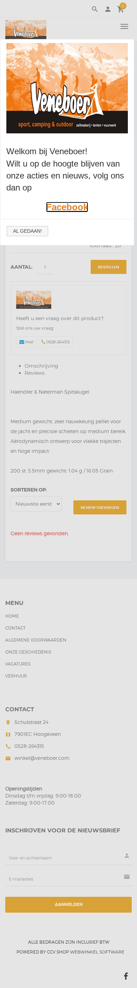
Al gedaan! (27, 231)
